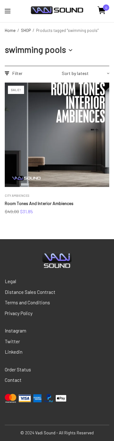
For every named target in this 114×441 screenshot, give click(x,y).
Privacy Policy (19, 313)
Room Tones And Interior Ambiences (39, 203)
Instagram (15, 330)
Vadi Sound (45, 432)
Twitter (12, 341)
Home (10, 30)
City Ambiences (17, 195)
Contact (13, 380)
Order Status (18, 369)
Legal (10, 281)
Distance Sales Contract (30, 292)
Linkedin (13, 352)
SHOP (26, 30)
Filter (17, 73)
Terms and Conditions (27, 302)
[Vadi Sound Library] (56, 10)
